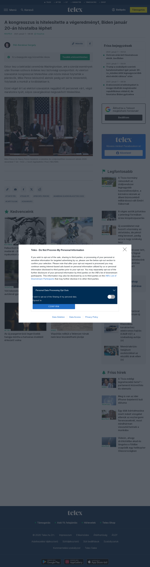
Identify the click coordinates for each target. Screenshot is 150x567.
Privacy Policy (91, 317)
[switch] (111, 297)
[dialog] (75, 284)
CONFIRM (53, 306)
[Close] (125, 250)
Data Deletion (58, 317)
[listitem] (74, 290)
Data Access (75, 317)
